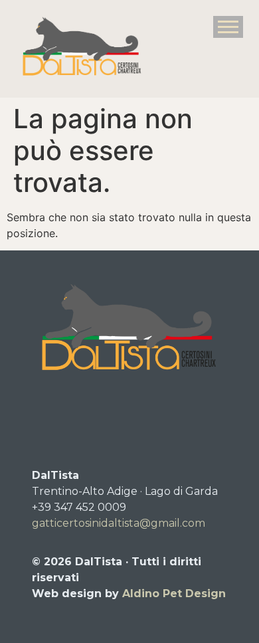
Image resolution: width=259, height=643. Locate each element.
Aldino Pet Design (174, 593)
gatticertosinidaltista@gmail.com (118, 523)
